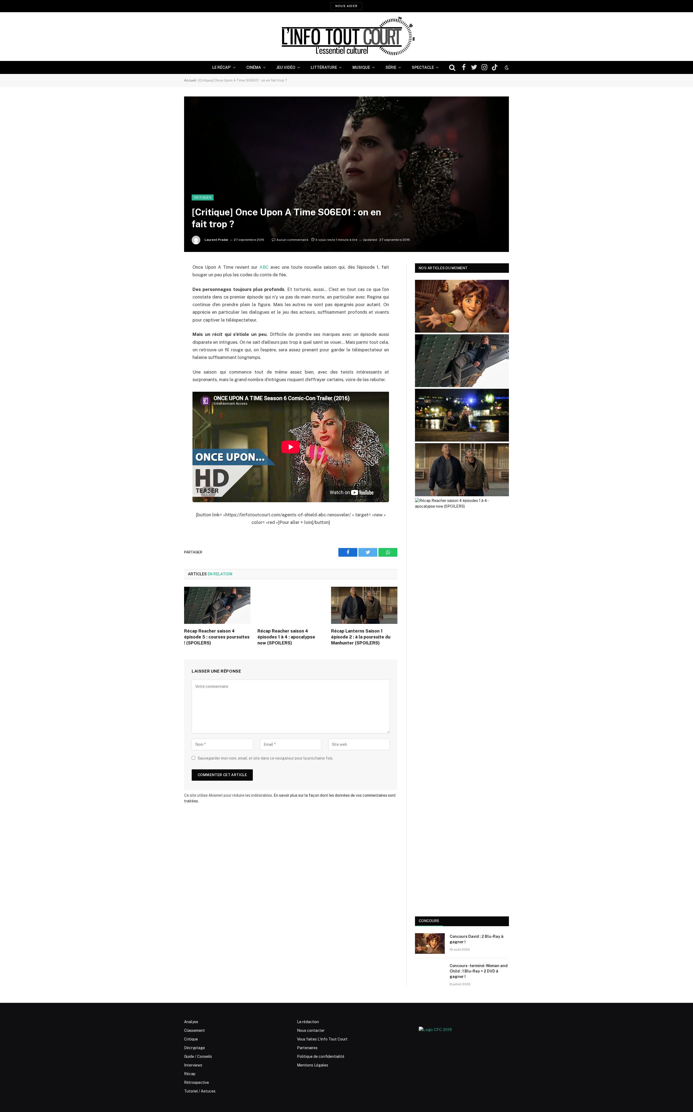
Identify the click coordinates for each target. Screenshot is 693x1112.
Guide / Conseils (198, 1056)
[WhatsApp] (165, 308)
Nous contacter (311, 1030)
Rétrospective (196, 1082)
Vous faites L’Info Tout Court (322, 1039)
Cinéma (253, 67)
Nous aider (346, 6)
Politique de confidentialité (320, 1056)
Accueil (190, 80)
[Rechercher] (452, 67)
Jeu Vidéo (285, 67)
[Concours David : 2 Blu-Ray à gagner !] (430, 943)
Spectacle (423, 67)
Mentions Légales (312, 1065)
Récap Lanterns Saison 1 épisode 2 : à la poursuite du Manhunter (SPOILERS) (360, 637)
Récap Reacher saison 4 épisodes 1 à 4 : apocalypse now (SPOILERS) (286, 637)
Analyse (191, 1022)
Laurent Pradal (216, 240)
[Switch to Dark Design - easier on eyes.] (506, 67)
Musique (361, 67)
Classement (194, 1030)
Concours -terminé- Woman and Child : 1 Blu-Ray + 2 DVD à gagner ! (479, 971)
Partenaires (307, 1048)
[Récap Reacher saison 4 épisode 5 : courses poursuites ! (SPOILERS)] (217, 605)
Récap (189, 1074)
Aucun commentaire (292, 240)
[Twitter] (165, 295)
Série (390, 67)
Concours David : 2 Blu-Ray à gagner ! (477, 939)
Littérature (324, 67)
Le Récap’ (221, 67)
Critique (191, 1039)
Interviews (193, 1065)
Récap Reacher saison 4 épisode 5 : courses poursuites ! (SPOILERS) (217, 637)
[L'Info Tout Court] (346, 36)
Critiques (202, 197)
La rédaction (308, 1022)
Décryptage (194, 1048)
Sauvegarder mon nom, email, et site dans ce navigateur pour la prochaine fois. (265, 758)
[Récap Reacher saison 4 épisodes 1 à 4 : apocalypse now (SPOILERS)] (290, 605)
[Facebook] (165, 281)
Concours (429, 921)
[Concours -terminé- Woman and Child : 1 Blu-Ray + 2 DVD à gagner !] (430, 972)
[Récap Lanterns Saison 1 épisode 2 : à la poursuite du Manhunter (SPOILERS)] (364, 605)
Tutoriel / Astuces (199, 1091)
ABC (264, 267)
